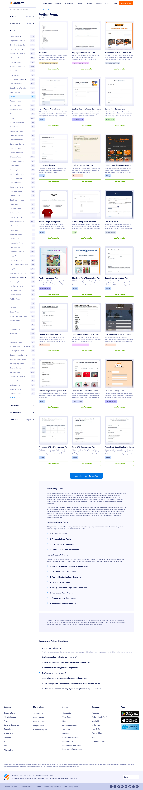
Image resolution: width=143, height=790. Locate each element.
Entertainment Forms (112, 63)
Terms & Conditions (11, 787)
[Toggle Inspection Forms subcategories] (24, 252)
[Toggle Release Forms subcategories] (22, 325)
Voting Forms (48, 14)
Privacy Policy (26, 787)
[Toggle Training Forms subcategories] (22, 372)
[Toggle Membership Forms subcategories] (25, 277)
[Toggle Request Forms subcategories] (22, 333)
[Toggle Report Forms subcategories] (21, 329)
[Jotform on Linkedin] (118, 786)
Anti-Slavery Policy (71, 787)
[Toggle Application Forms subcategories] (24, 54)
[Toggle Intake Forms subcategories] (21, 256)
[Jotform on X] (115, 786)
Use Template (53, 69)
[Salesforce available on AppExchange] (130, 727)
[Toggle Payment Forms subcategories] (23, 49)
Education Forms (78, 119)
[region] (22, 218)
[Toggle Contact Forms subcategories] (22, 84)
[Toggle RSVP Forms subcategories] (20, 75)
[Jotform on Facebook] (111, 786)
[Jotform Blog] (126, 786)
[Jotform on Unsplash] (137, 786)
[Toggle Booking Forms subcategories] (22, 62)
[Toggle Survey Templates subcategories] (24, 66)
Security (38, 787)
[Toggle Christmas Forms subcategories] (23, 161)
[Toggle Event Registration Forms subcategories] (29, 45)
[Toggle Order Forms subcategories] (20, 36)
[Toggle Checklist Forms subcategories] (23, 157)
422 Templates (44, 18)
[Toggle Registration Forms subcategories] (25, 41)
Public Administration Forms (48, 63)
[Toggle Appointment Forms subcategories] (26, 79)
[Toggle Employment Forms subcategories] (25, 200)
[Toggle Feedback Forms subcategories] (23, 221)
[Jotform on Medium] (122, 786)
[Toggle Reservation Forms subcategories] (24, 338)
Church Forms (78, 401)
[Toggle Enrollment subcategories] (19, 204)
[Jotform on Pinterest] (129, 786)
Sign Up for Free (126, 3)
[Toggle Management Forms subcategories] (26, 273)
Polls (75, 232)
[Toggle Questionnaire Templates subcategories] (29, 88)
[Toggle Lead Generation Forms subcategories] (28, 265)
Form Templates (44, 10)
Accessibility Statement (52, 787)
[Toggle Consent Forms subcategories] (22, 71)
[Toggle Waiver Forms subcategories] (21, 385)
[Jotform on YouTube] (133, 786)
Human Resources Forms (80, 63)
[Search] (11, 9)
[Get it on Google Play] (130, 714)
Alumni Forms (110, 119)
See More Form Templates (86, 476)
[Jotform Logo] (17, 3)
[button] (22, 16)
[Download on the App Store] (130, 720)
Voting (42, 119)
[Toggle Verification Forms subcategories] (24, 376)
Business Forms (78, 176)
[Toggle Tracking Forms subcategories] (22, 368)
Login (116, 3)
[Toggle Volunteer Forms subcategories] (23, 381)
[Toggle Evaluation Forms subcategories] (23, 213)
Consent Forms (111, 232)
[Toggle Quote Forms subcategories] (21, 312)
